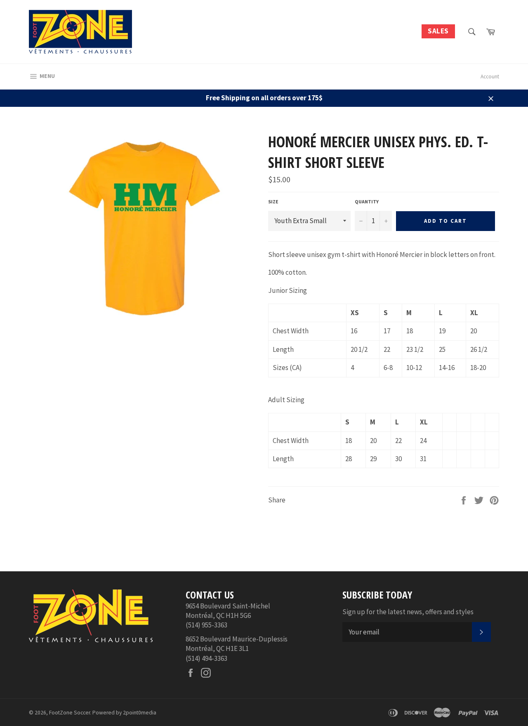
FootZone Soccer (69, 712)
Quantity (367, 201)
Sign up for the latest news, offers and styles (408, 611)
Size (273, 201)
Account (490, 76)
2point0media (139, 712)
